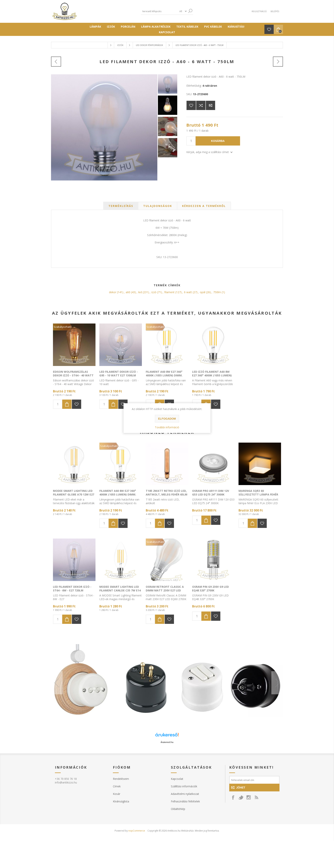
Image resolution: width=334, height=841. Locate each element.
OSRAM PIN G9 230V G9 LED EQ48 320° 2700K (210, 588)
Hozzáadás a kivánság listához (76, 404)
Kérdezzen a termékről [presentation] (204, 206)
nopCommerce (136, 830)
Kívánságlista (121, 801)
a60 (128, 292)
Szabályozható (63, 327)
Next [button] (277, 682)
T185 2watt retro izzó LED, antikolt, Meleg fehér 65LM (166, 492)
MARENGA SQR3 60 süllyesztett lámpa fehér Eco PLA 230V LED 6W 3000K (258, 494)
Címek (117, 786)
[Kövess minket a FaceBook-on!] (233, 797)
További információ (167, 427)
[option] (167, 682)
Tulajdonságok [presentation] (157, 206)
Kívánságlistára (191, 105)
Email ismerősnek (210, 105)
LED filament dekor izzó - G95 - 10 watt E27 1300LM (118, 373)
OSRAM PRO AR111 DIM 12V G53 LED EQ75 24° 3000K (210, 492)
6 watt (188, 292)
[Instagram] (248, 797)
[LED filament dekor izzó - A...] (56, 62)
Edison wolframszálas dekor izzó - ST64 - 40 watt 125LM (73, 375)
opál (202, 292)
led (140, 292)
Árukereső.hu (167, 742)
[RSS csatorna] (256, 797)
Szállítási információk (184, 786)
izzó (153, 292)
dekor (112, 292)
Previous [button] (57, 682)
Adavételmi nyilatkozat (185, 794)
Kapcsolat (177, 779)
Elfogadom (167, 418)
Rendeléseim (121, 779)
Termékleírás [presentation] (120, 206)
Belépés (275, 11)
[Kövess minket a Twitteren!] (241, 797)
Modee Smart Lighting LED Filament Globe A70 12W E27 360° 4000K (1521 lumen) (73, 494)
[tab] (120, 206)
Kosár (116, 794)
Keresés (190, 11)
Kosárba (218, 140)
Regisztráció (259, 11)
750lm (217, 292)
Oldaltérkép (178, 809)
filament (169, 292)
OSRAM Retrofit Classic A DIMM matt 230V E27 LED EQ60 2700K (165, 590)
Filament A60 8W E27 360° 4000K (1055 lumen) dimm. (164, 373)
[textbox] (159, 11)
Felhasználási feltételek (185, 801)
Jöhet (240, 787)
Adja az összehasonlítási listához (200, 105)
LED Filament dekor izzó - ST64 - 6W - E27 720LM (72, 588)
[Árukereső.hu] (167, 736)
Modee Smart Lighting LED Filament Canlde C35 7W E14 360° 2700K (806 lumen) (120, 590)
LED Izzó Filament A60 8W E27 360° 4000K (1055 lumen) (212, 373)
